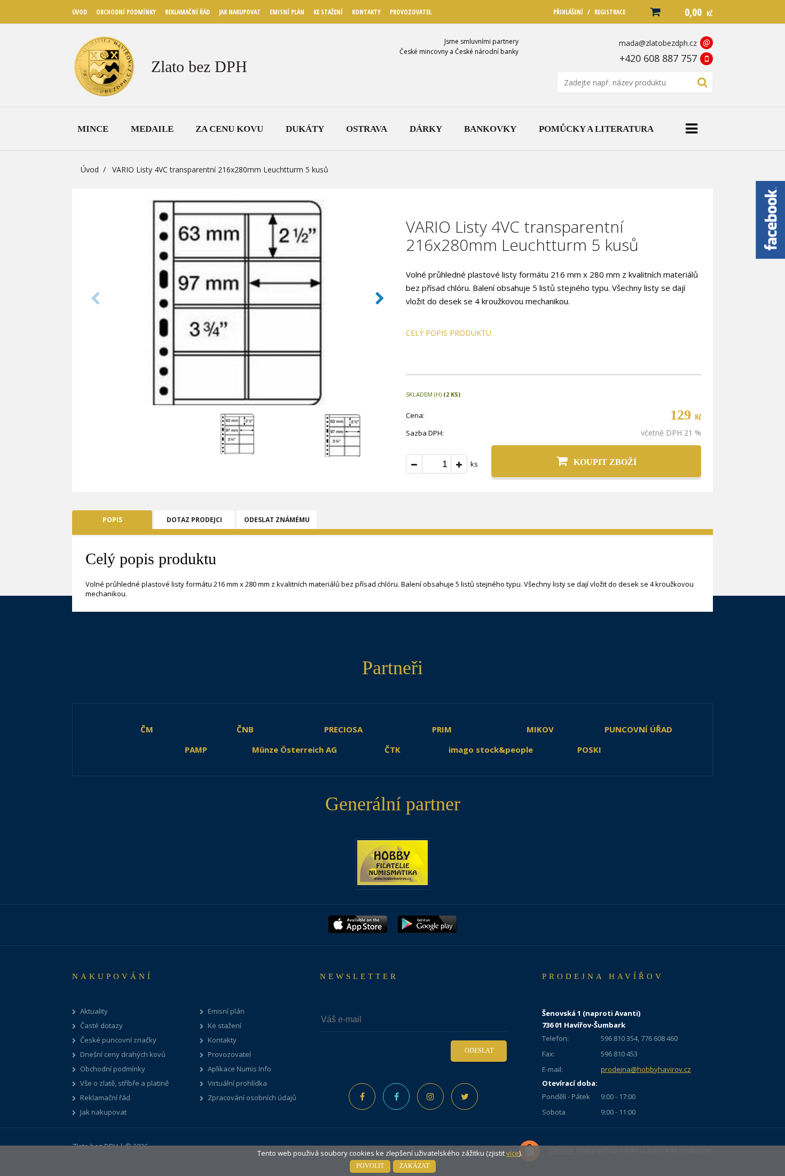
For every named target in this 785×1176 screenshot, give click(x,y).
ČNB (245, 729)
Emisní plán (226, 1011)
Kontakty (222, 1040)
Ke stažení (224, 1026)
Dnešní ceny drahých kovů (123, 1055)
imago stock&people (491, 749)
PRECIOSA (343, 729)
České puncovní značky (118, 1040)
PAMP (196, 749)
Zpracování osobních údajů (252, 1098)
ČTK (392, 749)
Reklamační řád (105, 1098)
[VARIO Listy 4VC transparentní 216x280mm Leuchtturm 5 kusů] (237, 402)
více (512, 1153)
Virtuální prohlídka (237, 1083)
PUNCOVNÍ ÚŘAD (638, 729)
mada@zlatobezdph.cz (658, 43)
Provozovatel (229, 1055)
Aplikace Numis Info (239, 1069)
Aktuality (94, 1011)
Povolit (370, 1166)
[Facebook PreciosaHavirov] (362, 1096)
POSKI (589, 749)
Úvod (90, 169)
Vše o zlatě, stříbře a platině (124, 1083)
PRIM (442, 729)
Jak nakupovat (103, 1112)
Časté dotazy (101, 1026)
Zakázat (414, 1166)
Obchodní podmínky (112, 1069)
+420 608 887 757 (658, 58)
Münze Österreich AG (294, 749)
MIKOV (540, 729)
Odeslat (479, 1050)
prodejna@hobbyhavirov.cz (646, 1069)
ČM (146, 729)
